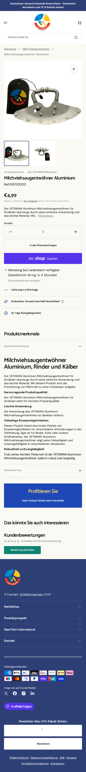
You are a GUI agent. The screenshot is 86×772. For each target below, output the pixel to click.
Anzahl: (8, 223)
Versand (71, 757)
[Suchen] (77, 37)
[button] (5, 22)
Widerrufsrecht (19, 757)
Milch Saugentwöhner (36, 49)
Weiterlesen (45, 216)
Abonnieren (43, 744)
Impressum (57, 763)
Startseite (10, 49)
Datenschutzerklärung (44, 757)
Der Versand (30, 201)
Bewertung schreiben (22, 550)
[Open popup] (62, 302)
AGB (62, 757)
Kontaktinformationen (35, 763)
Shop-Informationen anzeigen (24, 280)
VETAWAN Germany (31, 594)
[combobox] (43, 37)
